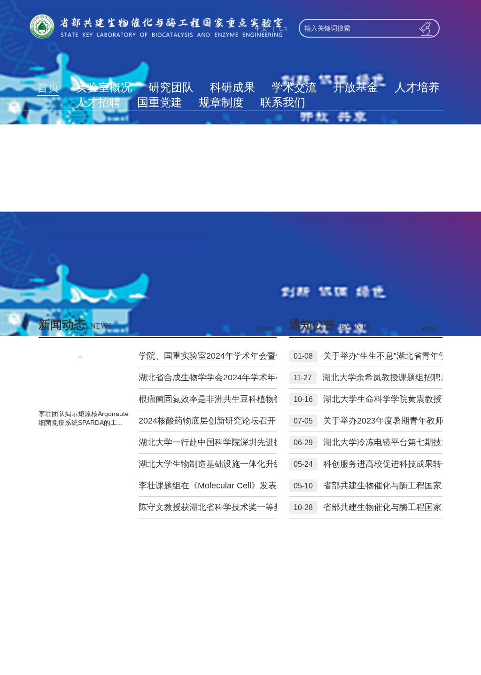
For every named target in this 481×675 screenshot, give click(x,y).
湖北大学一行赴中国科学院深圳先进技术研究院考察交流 (244, 442)
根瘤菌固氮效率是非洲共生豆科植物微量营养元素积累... (244, 399)
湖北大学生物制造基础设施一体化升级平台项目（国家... (244, 464)
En (283, 28)
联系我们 (282, 102)
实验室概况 (104, 87)
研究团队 (171, 87)
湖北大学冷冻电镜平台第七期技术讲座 (395, 442)
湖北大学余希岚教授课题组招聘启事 (390, 377)
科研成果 (232, 87)
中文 (261, 28)
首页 (48, 87)
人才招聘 (98, 102)
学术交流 (294, 87)
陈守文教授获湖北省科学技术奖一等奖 (210, 507)
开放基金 (355, 87)
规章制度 (221, 102)
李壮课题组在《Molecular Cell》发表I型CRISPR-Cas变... (246, 485)
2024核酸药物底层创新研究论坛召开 (207, 420)
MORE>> (266, 329)
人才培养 (417, 87)
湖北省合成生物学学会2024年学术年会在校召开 (228, 377)
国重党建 (159, 102)
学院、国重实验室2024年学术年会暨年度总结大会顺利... (244, 356)
